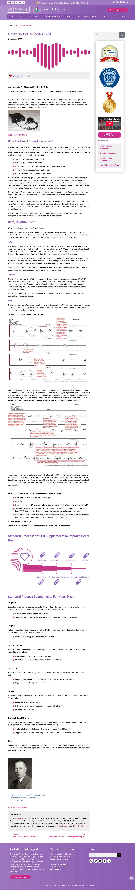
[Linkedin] (16, 2)
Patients (68, 16)
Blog (78, 16)
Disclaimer (82, 885)
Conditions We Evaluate (52, 16)
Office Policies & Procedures (106, 147)
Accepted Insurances (108, 153)
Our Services (33, 16)
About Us (20, 16)
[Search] (122, 35)
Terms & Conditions (72, 885)
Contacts (105, 16)
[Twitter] (12, 2)
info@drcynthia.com (61, 826)
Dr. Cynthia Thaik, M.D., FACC (19, 818)
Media (94, 16)
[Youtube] (20, 2)
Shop (121, 16)
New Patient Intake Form (109, 165)
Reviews (86, 16)
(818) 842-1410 (78, 826)
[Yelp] (23, 2)
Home (12, 16)
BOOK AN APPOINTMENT (17, 135)
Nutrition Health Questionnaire (106, 159)
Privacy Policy (90, 885)
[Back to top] (131, 878)
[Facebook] (8, 2)
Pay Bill (113, 16)
